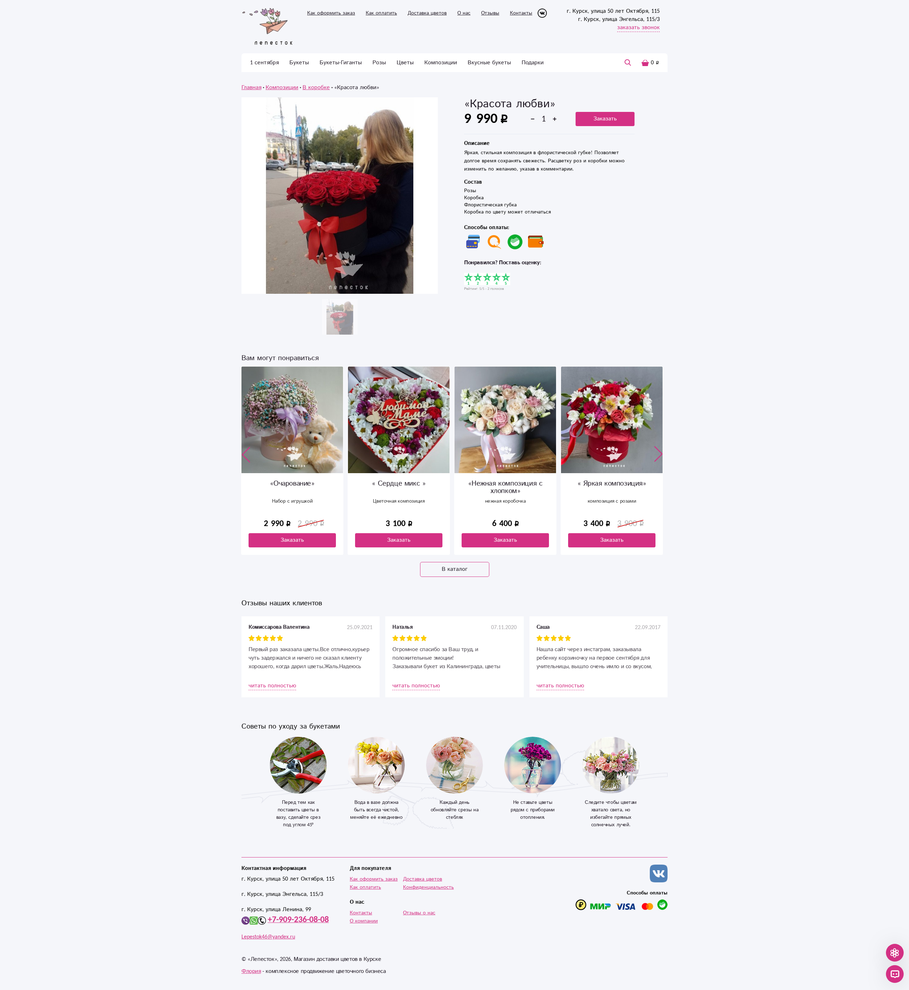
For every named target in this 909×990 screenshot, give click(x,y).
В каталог (455, 569)
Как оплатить (381, 13)
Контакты (521, 13)
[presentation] (246, 454)
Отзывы (490, 13)
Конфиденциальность (428, 887)
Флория (251, 971)
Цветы (405, 63)
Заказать (605, 119)
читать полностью (272, 686)
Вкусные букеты (489, 63)
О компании (364, 921)
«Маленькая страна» (611, 483)
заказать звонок (638, 27)
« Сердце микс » (292, 483)
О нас (463, 13)
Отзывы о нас (419, 912)
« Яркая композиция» (505, 483)
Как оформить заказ (331, 13)
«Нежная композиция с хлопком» (398, 487)
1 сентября (264, 63)
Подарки (533, 63)
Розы (379, 63)
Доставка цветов (427, 13)
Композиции (440, 63)
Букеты (299, 63)
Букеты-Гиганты (341, 63)
